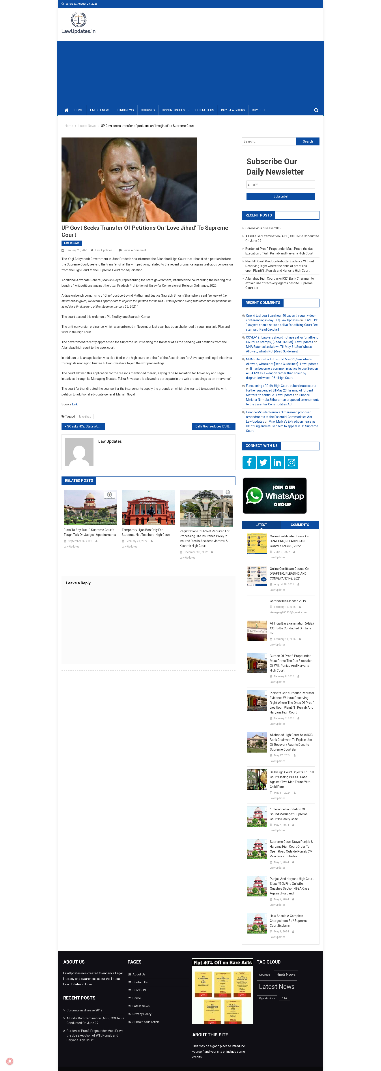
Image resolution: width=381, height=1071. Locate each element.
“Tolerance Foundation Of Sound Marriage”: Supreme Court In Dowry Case (289, 814)
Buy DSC (258, 110)
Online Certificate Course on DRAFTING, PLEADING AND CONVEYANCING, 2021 (289, 573)
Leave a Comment (134, 250)
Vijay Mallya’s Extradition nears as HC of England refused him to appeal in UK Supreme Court (282, 426)
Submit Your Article (146, 1022)
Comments (300, 525)
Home (79, 110)
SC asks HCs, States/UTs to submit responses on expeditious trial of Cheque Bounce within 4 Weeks (86, 426)
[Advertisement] (190, 72)
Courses (148, 110)
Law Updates (103, 250)
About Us (139, 974)
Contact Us (204, 110)
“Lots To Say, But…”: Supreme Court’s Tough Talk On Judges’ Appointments (90, 532)
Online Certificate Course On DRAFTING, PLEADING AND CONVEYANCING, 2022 (289, 541)
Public (285, 998)
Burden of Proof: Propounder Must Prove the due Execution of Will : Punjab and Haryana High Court (291, 663)
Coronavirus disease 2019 (263, 228)
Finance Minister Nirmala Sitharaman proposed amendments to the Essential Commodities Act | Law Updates (279, 416)
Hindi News (126, 110)
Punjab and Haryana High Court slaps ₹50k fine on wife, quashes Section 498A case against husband (292, 886)
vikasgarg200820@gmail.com (288, 612)
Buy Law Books (233, 110)
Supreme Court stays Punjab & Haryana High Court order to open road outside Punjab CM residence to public (291, 849)
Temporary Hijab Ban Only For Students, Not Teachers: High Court (146, 532)
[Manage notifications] (9, 1061)
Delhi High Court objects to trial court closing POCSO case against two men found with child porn (292, 779)
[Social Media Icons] (249, 462)
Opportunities (173, 110)
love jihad (85, 416)
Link (75, 404)
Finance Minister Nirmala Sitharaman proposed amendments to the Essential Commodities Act (282, 399)
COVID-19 (139, 990)
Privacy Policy (142, 1014)
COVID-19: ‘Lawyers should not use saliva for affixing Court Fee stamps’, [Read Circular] (282, 324)
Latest (261, 525)
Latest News (100, 110)
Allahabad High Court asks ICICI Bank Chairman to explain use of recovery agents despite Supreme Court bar (279, 283)
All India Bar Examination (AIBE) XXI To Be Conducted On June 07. (292, 628)
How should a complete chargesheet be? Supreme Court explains (289, 920)
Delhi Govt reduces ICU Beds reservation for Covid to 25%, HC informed (215, 426)
